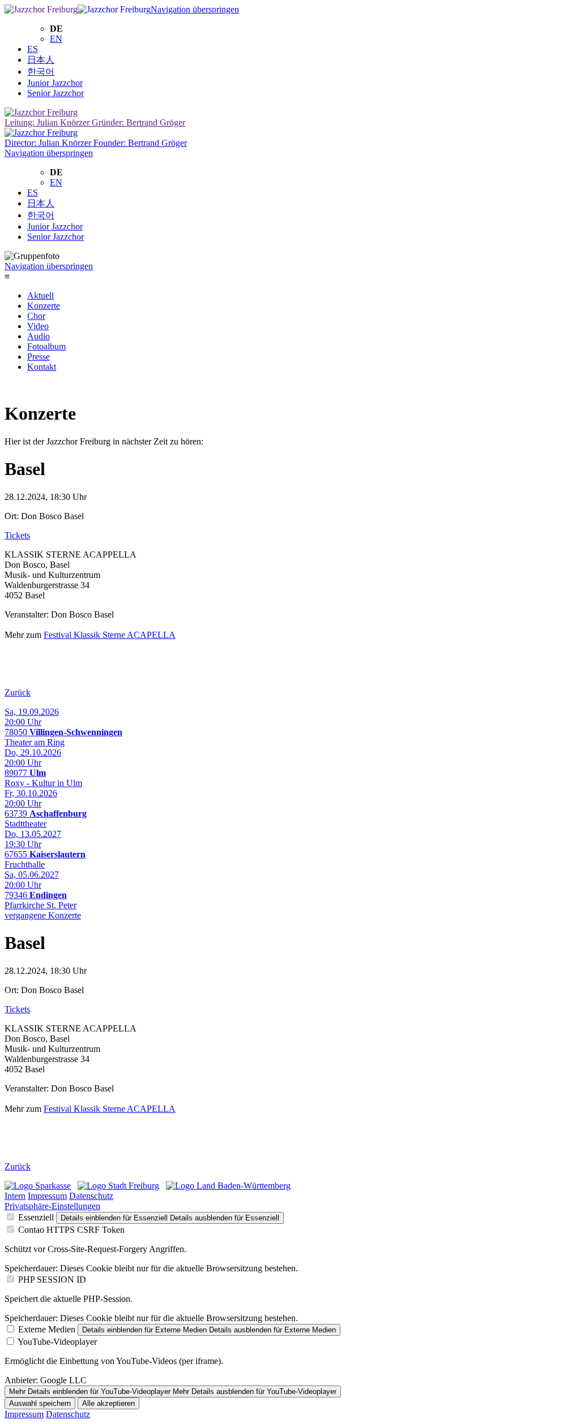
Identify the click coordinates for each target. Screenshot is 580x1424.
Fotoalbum (46, 346)
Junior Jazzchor (55, 83)
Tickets (17, 535)
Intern (15, 1196)
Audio (38, 336)
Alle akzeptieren (108, 1403)
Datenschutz (91, 1196)
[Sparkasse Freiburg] (38, 1185)
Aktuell (40, 295)
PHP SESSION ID (52, 1279)
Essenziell (36, 1217)
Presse (38, 356)
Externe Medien (46, 1329)
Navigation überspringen (195, 9)
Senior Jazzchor (55, 93)
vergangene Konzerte (43, 915)
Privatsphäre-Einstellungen (52, 1206)
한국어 (40, 71)
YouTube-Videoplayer (57, 1342)
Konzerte (43, 305)
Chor (36, 316)
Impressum (47, 1196)
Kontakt (41, 367)
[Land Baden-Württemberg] (228, 1185)
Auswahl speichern (40, 1403)
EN (56, 39)
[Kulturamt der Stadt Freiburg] (118, 1185)
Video (38, 326)
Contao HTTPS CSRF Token (71, 1230)
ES (32, 49)
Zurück (18, 692)
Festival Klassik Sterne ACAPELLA (110, 635)
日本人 (40, 59)
